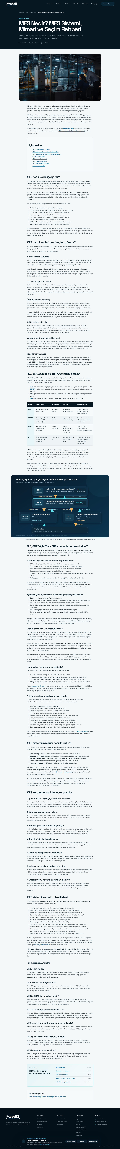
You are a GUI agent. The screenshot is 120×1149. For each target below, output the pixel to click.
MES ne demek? (68, 128)
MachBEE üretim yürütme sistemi (65, 1078)
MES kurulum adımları (40, 161)
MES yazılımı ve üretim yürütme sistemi (72, 131)
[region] (60, 424)
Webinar (78, 1124)
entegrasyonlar (82, 731)
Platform (58, 4)
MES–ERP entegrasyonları (63, 1082)
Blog (27, 12)
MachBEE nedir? (41, 1119)
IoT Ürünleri (67, 4)
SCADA (32, 389)
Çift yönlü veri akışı (39, 156)
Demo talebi (79, 1135)
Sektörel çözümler (61, 1119)
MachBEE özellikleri (80, 1127)
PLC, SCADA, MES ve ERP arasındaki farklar (47, 154)
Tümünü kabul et (93, 1141)
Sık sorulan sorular (39, 166)
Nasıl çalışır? (94, 4)
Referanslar (85, 4)
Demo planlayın (107, 4)
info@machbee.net (101, 1121)
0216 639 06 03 (100, 1119)
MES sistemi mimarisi (40, 159)
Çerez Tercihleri (110, 1146)
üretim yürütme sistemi (42, 945)
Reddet (82, 1141)
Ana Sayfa (21, 12)
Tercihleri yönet (71, 1141)
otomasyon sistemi (37, 686)
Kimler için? (50, 4)
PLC (31, 387)
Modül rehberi (60, 1124)
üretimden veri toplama (64, 772)
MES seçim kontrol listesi (41, 163)
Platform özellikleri (42, 1121)
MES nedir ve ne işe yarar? (41, 149)
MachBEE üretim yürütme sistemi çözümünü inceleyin (47, 1097)
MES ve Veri (33, 12)
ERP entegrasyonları (62, 1121)
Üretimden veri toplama (62, 1071)
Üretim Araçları (79, 1121)
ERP (31, 398)
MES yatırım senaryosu (62, 1074)
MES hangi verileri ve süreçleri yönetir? (46, 152)
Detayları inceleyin (45, 1144)
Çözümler (76, 4)
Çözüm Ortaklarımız (81, 1130)
